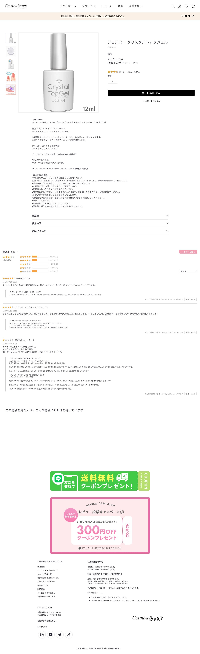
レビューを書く (188, 251)
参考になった (190, 299)
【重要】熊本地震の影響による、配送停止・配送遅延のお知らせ (92, 16)
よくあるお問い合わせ (46, 593)
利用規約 (41, 589)
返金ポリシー (42, 585)
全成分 (35, 215)
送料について (39, 231)
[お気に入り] (186, 6)
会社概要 (41, 566)
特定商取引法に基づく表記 (48, 578)
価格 (110, 54)
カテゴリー (67, 6)
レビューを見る (133, 71)
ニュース (107, 6)
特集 (120, 6)
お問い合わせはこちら (46, 596)
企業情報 (135, 6)
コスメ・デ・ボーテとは (47, 570)
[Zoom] (58, 72)
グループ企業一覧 (44, 574)
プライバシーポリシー (46, 581)
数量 (110, 76)
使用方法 (36, 223)
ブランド (88, 6)
